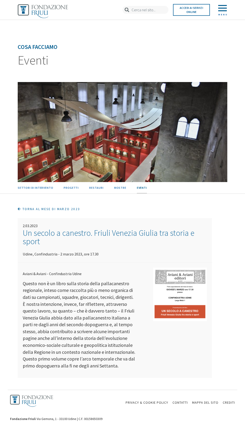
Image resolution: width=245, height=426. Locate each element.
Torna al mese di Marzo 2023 (50, 209)
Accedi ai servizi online (191, 10)
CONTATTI (180, 402)
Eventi (142, 187)
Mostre (120, 187)
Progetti (71, 187)
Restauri (96, 187)
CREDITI (229, 402)
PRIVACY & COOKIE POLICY (147, 402)
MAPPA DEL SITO (205, 402)
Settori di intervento (35, 187)
